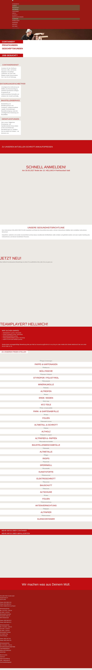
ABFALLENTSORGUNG (5, 650)
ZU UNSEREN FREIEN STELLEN (14, 352)
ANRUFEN (6, 264)
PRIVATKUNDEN (10, 45)
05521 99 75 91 (7, 638)
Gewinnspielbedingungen (5, 662)
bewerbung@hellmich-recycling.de (47, 344)
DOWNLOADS (15, 20)
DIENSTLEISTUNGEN (17, 16)
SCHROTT (15, 15)
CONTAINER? (8, 42)
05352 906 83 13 (7, 620)
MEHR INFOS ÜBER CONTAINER (14, 531)
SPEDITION (2, 652)
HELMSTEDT (15, 7)
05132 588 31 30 (7, 346)
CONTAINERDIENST (5, 648)
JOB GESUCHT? (10, 55)
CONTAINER (15, 11)
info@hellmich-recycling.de (9, 605)
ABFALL (14, 13)
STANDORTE (15, 4)
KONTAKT (14, 24)
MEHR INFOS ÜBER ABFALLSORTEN (16, 533)
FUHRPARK (15, 18)
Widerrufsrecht (6, 660)
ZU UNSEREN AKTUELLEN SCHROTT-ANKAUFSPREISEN (27, 147)
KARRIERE (15, 22)
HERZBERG (15, 9)
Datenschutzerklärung (5, 658)
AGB (1, 660)
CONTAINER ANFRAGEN (8, 80)
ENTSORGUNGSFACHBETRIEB (7, 646)
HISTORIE (14, 26)
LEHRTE (14, 5)
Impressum (2, 656)
